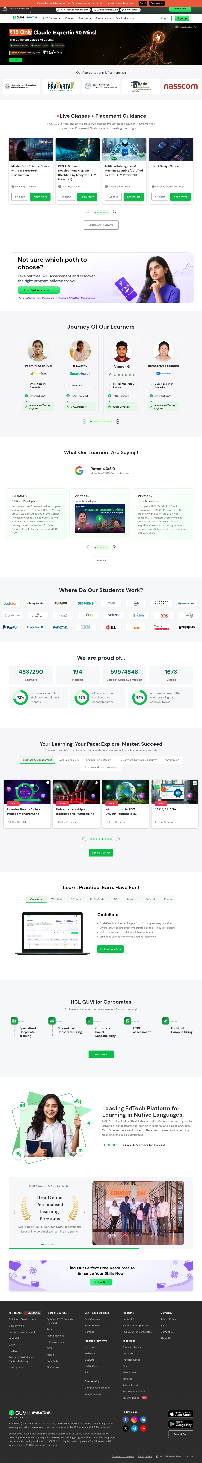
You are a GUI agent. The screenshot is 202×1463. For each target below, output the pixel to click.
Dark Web (52, 1361)
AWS (49, 1348)
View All (101, 560)
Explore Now (101, 1282)
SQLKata (90, 1359)
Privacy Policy (145, 1456)
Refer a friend (130, 1385)
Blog (125, 1366)
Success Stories (131, 1347)
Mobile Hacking (55, 1335)
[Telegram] (134, 1428)
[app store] (180, 1414)
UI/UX (12, 1344)
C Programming (56, 1342)
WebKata (90, 1353)
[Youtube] (143, 1428)
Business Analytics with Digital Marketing (22, 1359)
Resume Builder (134, 1397)
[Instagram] (134, 1419)
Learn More (104, 1055)
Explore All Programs (101, 225)
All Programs (16, 1367)
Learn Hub (128, 1353)
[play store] (180, 1424)
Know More (40, 196)
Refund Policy (168, 1319)
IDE (86, 1372)
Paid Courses (92, 1319)
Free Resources (131, 1359)
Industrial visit (93, 1394)
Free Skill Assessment (38, 290)
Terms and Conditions (123, 1456)
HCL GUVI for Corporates (137, 1331)
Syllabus (20, 196)
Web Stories (129, 1372)
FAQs (163, 1325)
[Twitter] (125, 1428)
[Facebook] (125, 1419)
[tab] (37, 760)
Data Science (16, 1325)
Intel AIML (14, 1338)
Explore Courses (101, 852)
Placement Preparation (135, 1325)
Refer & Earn (181, 1434)
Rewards (127, 1378)
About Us (165, 1338)
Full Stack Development (22, 1319)
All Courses (53, 1367)
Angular (51, 1354)
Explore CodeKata (110, 949)
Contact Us (167, 1331)
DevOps (13, 1351)
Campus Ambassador (97, 1387)
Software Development (22, 1332)
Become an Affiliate (133, 1391)
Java (49, 1329)
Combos (89, 1331)
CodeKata (90, 1347)
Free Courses (92, 1325)
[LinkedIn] (143, 1419)
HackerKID (128, 1319)
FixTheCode (91, 1366)
